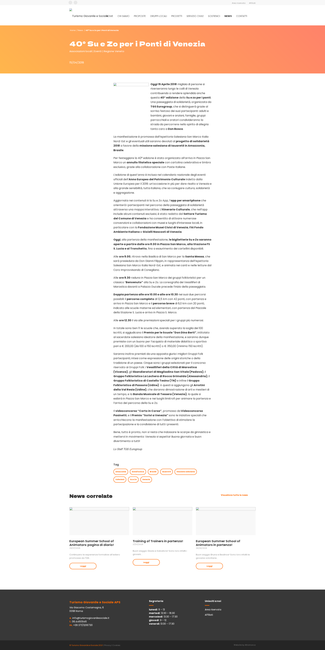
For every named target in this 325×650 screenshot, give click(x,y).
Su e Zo (133, 479)
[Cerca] (252, 16)
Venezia (146, 479)
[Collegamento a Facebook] (70, 2)
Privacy (107, 645)
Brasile (153, 471)
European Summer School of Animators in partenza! (218, 543)
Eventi (98, 51)
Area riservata (238, 3)
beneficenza (138, 471)
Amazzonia (120, 471)
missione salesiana (186, 471)
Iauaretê (166, 471)
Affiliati (252, 3)
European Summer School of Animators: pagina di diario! (91, 543)
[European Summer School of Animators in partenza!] (226, 521)
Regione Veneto (114, 51)
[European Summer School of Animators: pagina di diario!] (99, 521)
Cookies (116, 645)
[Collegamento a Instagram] (75, 2)
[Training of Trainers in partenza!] (162, 521)
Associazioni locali (80, 51)
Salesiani (119, 479)
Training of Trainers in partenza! (158, 541)
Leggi (83, 566)
